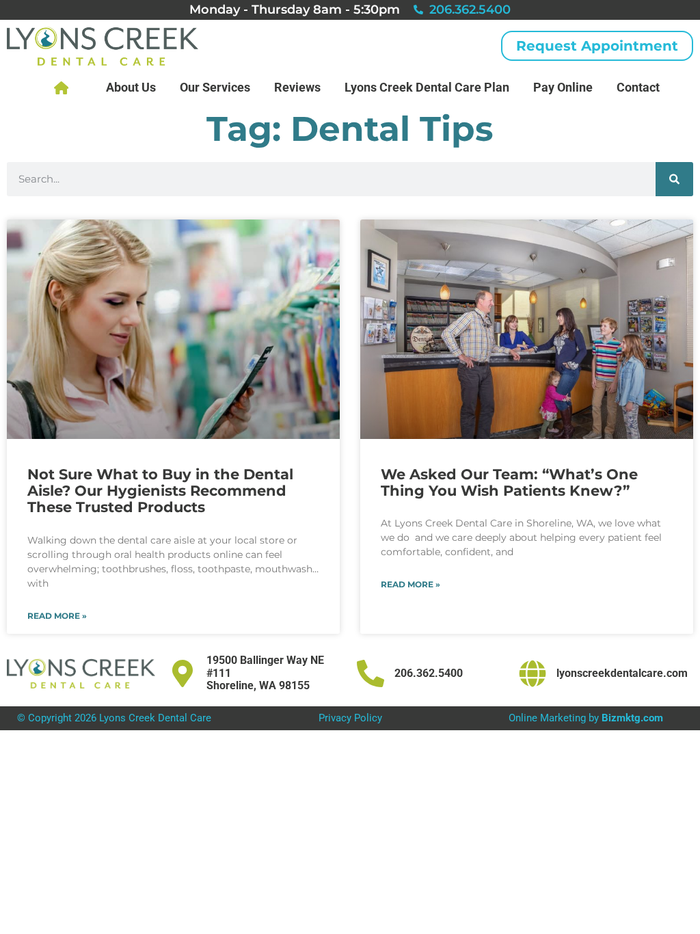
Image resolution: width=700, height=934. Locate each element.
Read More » (57, 616)
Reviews (297, 87)
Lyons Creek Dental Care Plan (427, 87)
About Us (131, 87)
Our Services (215, 87)
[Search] (674, 179)
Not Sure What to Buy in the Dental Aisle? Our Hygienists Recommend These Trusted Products (160, 491)
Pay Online (563, 87)
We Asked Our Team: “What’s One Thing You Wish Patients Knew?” (509, 482)
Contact (638, 87)
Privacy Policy (350, 718)
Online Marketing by (586, 718)
